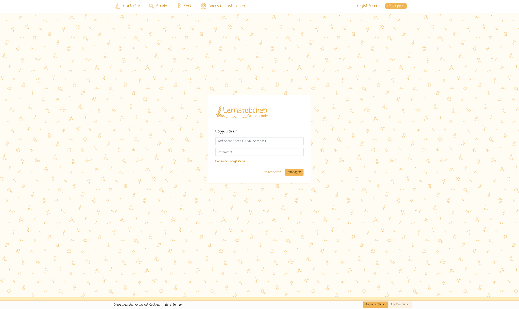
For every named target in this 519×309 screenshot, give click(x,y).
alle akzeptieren (376, 305)
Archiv (161, 6)
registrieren (368, 6)
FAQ (187, 6)
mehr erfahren (172, 305)
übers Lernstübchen (227, 6)
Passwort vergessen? (230, 161)
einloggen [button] (396, 6)
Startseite (131, 6)
